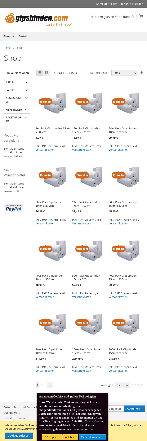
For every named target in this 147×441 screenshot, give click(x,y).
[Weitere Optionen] (13, 207)
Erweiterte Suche (15, 418)
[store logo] (38, 19)
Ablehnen (70, 437)
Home (7, 47)
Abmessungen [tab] (14, 99)
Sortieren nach (99, 72)
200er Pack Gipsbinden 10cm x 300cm (87, 351)
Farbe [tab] (10, 90)
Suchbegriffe (12, 413)
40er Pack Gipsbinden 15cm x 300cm (123, 277)
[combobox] (112, 17)
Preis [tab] (9, 82)
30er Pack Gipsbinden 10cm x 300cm (50, 204)
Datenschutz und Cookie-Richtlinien (27, 407)
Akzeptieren (53, 437)
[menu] (73, 36)
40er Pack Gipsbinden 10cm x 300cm (50, 277)
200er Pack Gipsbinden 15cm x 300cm (123, 351)
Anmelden (102, 4)
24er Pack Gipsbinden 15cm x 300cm (86, 204)
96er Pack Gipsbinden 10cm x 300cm (50, 351)
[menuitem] (8, 36)
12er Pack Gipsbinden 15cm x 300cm (86, 130)
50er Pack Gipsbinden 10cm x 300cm (86, 277)
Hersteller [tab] (14, 109)
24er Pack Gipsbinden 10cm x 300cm (123, 130)
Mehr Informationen (92, 437)
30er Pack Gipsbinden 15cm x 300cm (123, 204)
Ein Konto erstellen (131, 4)
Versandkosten (45, 149)
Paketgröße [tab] (13, 119)
